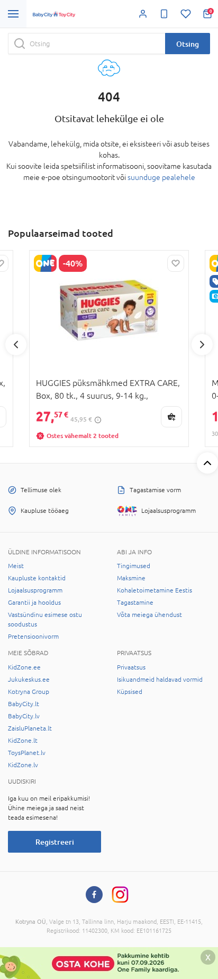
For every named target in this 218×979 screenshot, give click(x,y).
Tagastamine (135, 602)
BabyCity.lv (24, 716)
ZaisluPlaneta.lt (30, 728)
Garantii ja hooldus (34, 602)
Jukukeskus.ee (29, 679)
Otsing (187, 43)
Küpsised (129, 691)
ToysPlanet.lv (27, 753)
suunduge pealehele (161, 177)
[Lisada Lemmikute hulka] (176, 263)
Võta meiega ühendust (149, 615)
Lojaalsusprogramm (35, 590)
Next (202, 344)
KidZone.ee (24, 667)
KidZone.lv (23, 765)
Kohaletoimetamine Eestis (154, 590)
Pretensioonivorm (33, 636)
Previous (15, 344)
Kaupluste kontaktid (37, 578)
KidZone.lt (23, 740)
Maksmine (131, 578)
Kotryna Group (28, 691)
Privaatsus (131, 667)
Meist (16, 566)
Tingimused (133, 566)
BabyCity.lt (23, 704)
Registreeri (54, 841)
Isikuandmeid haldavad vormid (160, 679)
